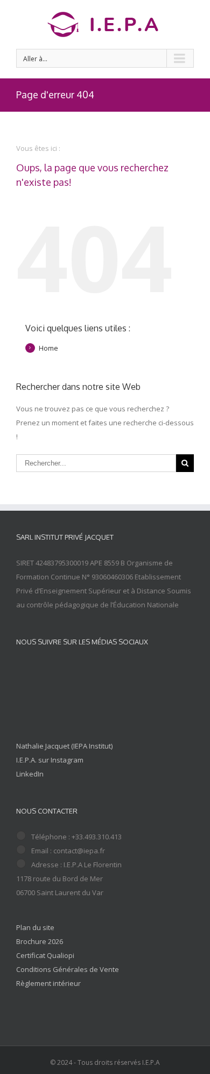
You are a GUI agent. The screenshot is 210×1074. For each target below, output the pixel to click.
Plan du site (35, 927)
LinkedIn (30, 774)
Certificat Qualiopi (45, 955)
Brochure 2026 (39, 941)
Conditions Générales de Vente (67, 969)
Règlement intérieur (48, 983)
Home (48, 348)
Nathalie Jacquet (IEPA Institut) (64, 746)
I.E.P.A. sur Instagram (49, 760)
